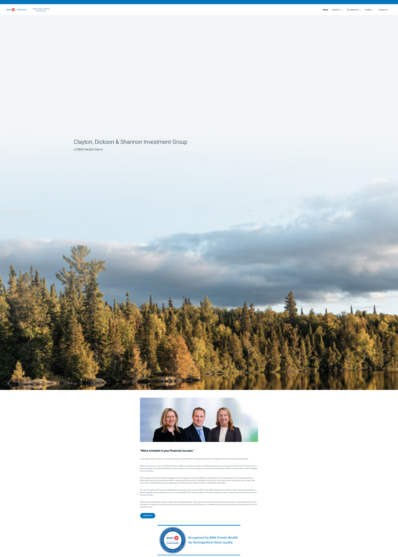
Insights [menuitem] (368, 10)
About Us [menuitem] (336, 10)
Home (325, 9)
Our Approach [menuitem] (352, 10)
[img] (199, 195)
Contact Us (383, 9)
